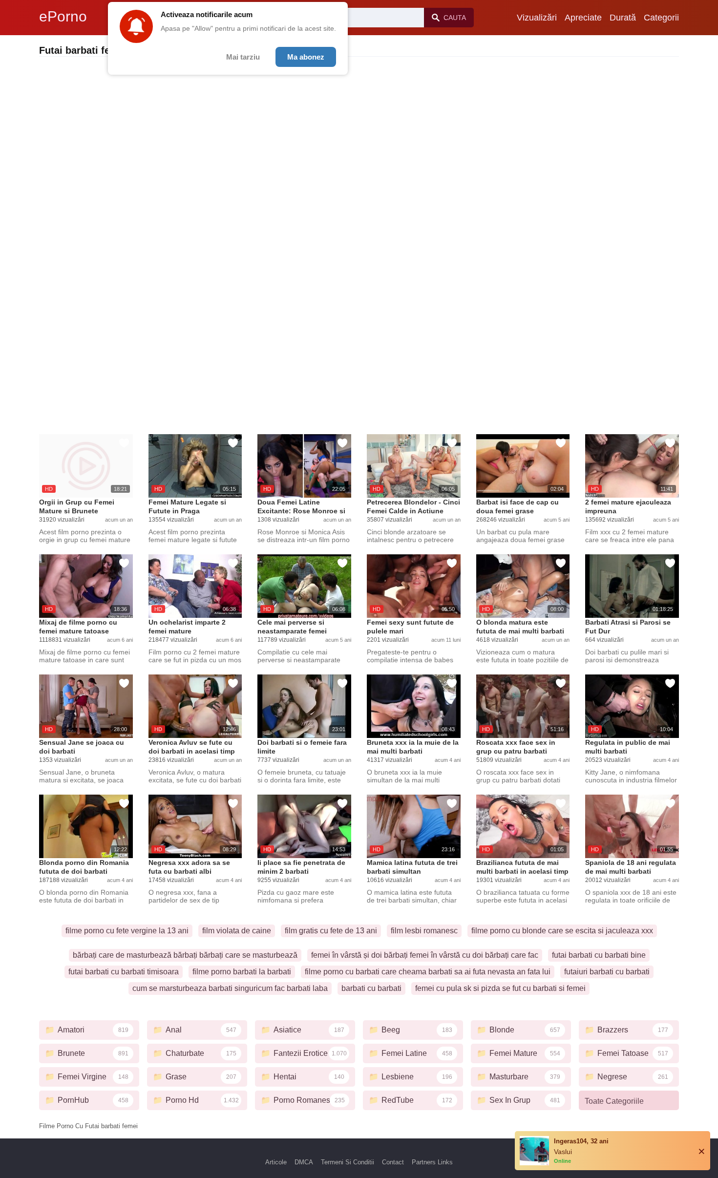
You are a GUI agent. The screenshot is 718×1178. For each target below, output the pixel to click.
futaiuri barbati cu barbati (607, 972)
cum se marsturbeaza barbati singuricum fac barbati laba (230, 988)
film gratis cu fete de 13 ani (331, 930)
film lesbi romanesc (424, 930)
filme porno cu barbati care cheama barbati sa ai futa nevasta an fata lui (427, 972)
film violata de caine (236, 930)
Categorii (661, 17)
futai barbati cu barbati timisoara (123, 972)
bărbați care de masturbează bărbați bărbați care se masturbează (185, 955)
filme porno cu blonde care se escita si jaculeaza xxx (562, 930)
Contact (393, 1162)
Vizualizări (537, 17)
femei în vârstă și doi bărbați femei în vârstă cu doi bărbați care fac (424, 955)
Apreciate (583, 17)
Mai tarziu (243, 57)
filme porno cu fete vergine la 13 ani (127, 930)
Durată (623, 17)
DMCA (304, 1162)
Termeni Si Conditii (347, 1162)
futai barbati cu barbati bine (599, 955)
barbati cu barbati (371, 988)
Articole (276, 1162)
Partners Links (432, 1162)
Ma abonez (305, 57)
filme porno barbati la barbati (241, 972)
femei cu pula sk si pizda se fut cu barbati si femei (500, 988)
